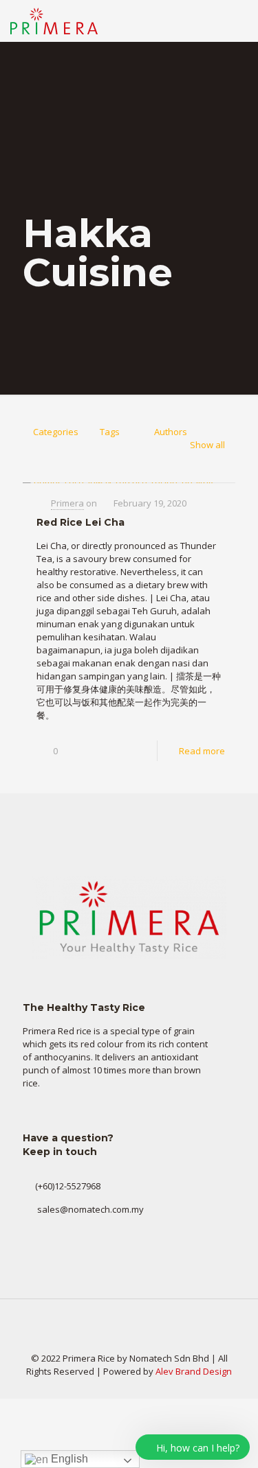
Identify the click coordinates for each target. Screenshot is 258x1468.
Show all (207, 445)
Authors (170, 432)
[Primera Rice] (54, 20)
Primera (67, 503)
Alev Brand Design (193, 1371)
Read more (202, 751)
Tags (110, 432)
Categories (55, 432)
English (68, 1459)
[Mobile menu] (239, 20)
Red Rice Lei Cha (80, 522)
